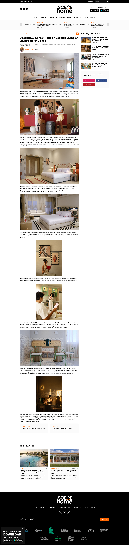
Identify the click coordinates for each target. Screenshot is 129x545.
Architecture (53, 17)
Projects (86, 17)
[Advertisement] (47, 438)
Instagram (89, 80)
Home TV (92, 17)
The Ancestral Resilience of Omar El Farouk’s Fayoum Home (62, 429)
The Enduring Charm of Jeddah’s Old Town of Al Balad (33, 429)
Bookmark (90, 1)
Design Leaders (77, 17)
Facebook (102, 80)
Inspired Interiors (44, 17)
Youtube (90, 84)
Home (35, 17)
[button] (108, 24)
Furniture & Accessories (65, 17)
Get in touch (104, 519)
